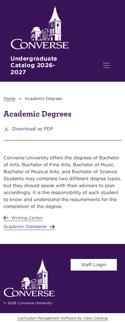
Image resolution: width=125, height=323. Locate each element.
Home (9, 98)
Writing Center (27, 217)
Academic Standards (25, 226)
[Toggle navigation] (106, 65)
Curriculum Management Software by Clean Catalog (63, 318)
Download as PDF (33, 129)
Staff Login (93, 264)
